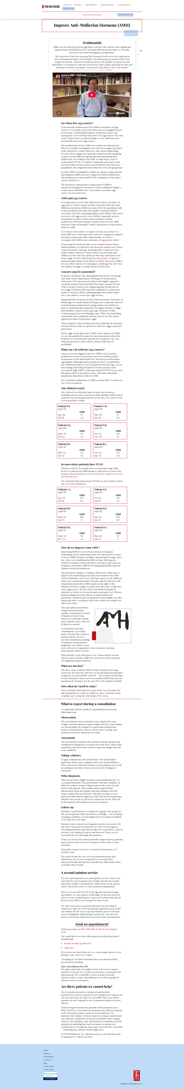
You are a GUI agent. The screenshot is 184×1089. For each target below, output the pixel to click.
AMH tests (93, 600)
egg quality (106, 240)
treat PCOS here (96, 474)
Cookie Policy (49, 1070)
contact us (68, 8)
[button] (78, 5)
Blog (45, 1063)
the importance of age (104, 258)
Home (46, 1050)
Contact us (48, 1060)
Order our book (125, 15)
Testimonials (48, 1057)
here (77, 180)
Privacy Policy (49, 1066)
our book (66, 383)
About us (67, 5)
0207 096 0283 (88, 929)
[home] (51, 6)
